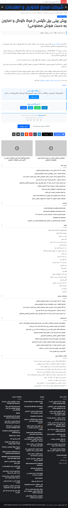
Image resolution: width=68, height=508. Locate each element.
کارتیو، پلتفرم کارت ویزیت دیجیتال (58, 277)
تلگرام (44, 107)
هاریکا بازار (64, 288)
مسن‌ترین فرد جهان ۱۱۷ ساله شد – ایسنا (55, 377)
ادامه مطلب (34, 97)
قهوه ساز (64, 271)
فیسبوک (23, 107)
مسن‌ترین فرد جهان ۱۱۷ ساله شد (57, 380)
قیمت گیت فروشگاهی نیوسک (59, 274)
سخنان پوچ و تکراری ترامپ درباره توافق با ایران (53, 366)
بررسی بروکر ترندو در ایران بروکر (58, 242)
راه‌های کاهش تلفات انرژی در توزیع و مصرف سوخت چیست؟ (50, 361)
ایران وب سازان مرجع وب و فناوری (50, 80)
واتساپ (37, 107)
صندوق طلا (64, 268)
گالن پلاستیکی (63, 280)
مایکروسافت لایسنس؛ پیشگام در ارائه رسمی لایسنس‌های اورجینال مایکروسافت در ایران (33, 93)
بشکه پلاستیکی (63, 245)
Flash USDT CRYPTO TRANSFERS (57, 230)
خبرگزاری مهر (57, 44)
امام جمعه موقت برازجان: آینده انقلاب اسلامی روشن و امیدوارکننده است (46, 374)
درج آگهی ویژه (63, 259)
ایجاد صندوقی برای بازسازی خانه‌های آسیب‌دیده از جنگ (51, 372)
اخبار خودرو (64, 239)
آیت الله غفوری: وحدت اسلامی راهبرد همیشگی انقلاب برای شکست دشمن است (40, 1)
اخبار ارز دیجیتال (63, 236)
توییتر (30, 107)
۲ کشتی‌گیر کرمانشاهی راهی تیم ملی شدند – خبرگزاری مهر (50, 385)
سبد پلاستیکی (63, 265)
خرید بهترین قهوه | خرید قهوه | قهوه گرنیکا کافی (55, 250)
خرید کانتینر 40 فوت (62, 256)
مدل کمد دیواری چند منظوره (60, 282)
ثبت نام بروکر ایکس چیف (60, 248)
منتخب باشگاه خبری (61, 356)
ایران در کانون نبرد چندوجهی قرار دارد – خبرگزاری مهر (51, 383)
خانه (64, 12)
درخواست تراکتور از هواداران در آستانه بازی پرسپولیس (51, 363)
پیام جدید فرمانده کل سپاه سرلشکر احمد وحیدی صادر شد (51, 369)
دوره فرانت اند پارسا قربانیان (59, 262)
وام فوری (64, 291)
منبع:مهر (64, 85)
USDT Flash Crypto (61, 233)
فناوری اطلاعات (58, 12)
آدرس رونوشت (24, 126)
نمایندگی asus (63, 285)
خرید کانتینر (64, 253)
